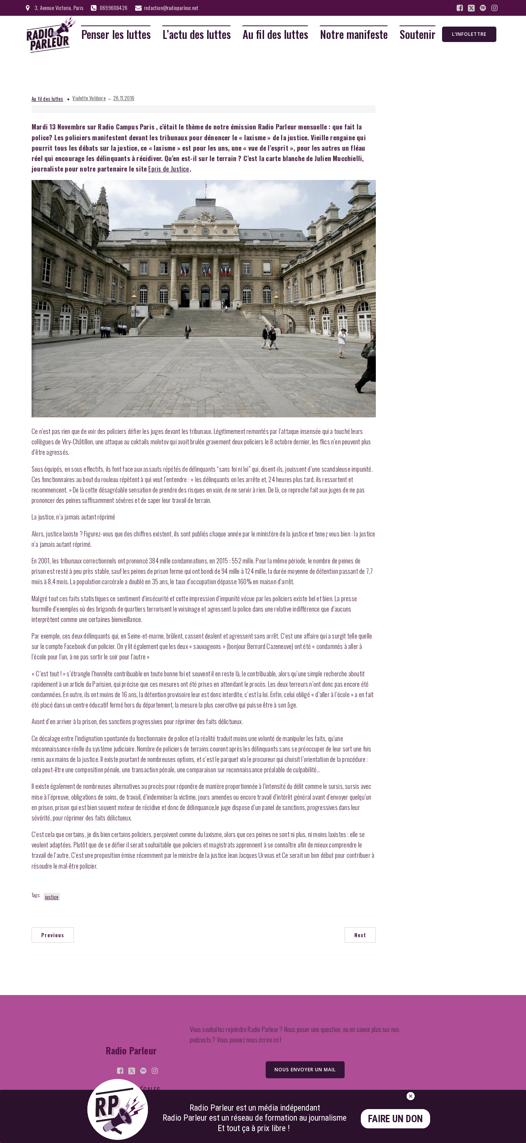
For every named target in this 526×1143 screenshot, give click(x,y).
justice (52, 897)
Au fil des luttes (275, 34)
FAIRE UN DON (395, 1119)
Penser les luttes (116, 34)
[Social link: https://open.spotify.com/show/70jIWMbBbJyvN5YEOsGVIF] (483, 8)
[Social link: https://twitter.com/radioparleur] (471, 8)
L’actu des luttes (196, 34)
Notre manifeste (354, 34)
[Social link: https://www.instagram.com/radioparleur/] (494, 8)
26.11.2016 (123, 98)
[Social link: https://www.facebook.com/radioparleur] (460, 8)
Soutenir (418, 34)
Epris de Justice (168, 168)
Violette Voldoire (89, 98)
